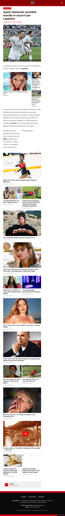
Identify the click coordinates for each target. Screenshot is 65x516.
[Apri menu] (62, 2)
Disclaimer (41, 496)
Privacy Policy (32, 496)
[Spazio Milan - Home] (32, 3)
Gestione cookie (61, 514)
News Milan (7, 8)
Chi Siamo (23, 496)
